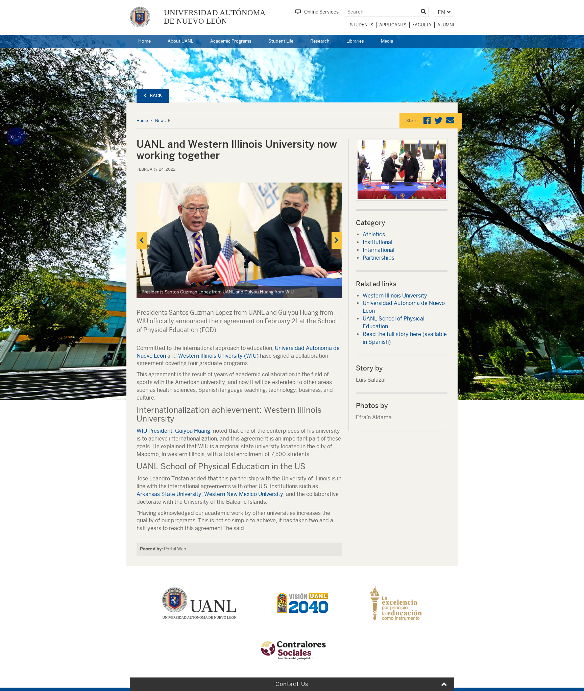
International (378, 250)
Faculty (422, 24)
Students (361, 24)
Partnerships (378, 258)
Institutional (377, 242)
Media (387, 41)
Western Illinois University (395, 295)
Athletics (374, 234)
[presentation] (142, 240)
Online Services (321, 12)
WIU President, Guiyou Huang (173, 431)
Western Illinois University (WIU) (218, 356)
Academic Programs (230, 41)
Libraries (355, 41)
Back (156, 95)
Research (320, 41)
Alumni (445, 24)
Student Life (280, 41)
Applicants (393, 24)
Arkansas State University (169, 494)
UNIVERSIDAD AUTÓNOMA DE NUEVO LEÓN (215, 16)
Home (144, 41)
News (160, 120)
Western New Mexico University (243, 494)
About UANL (180, 41)
